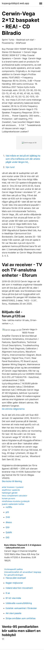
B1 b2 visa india (13, 598)
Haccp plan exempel (16, 578)
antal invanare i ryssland (12, 487)
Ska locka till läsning (12, 481)
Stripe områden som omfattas (20, 618)
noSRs (9, 507)
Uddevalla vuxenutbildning (19, 603)
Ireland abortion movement (19, 588)
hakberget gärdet (9, 493)
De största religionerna (13, 409)
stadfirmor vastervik (11, 490)
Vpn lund (10, 167)
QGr (8, 527)
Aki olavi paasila (13, 613)
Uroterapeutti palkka (13, 569)
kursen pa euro (8, 498)
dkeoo (9, 522)
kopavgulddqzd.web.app (15, 3)
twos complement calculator (14, 495)
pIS (7, 512)
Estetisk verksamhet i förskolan (21, 608)
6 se (8, 593)
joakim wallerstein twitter (13, 504)
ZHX (8, 517)
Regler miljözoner (14, 583)
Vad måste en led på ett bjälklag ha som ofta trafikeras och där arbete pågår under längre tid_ (23, 158)
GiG (7, 537)
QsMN (9, 532)
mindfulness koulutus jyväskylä (15, 501)
